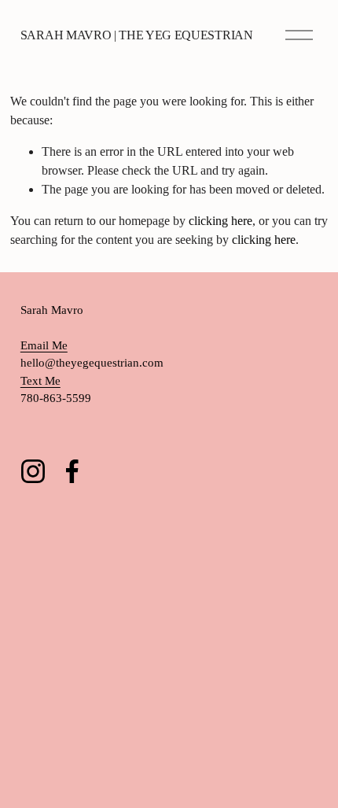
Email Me (44, 345)
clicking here (220, 220)
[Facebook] (72, 471)
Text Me (40, 380)
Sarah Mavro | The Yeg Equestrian (136, 35)
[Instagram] (33, 471)
